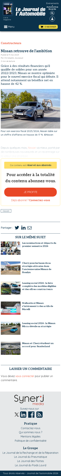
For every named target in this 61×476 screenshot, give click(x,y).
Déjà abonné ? (30, 200)
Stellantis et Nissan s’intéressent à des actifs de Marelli (37, 306)
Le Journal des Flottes (30, 461)
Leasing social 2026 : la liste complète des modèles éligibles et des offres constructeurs (39, 286)
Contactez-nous (30, 428)
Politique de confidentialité (30, 440)
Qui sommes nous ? (30, 432)
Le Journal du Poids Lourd (30, 465)
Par (12, 58)
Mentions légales (31, 436)
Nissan (6, 210)
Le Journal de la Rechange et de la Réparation (30, 452)
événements (52, 3)
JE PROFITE (30, 192)
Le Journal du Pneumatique (30, 456)
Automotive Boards (52, 8)
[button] (48, 27)
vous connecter (24, 376)
